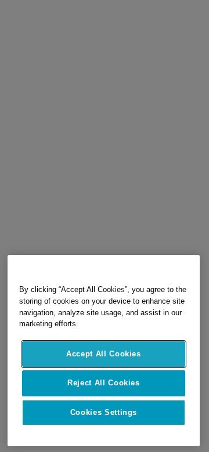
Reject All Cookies (103, 382)
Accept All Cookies (103, 353)
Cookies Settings (104, 412)
